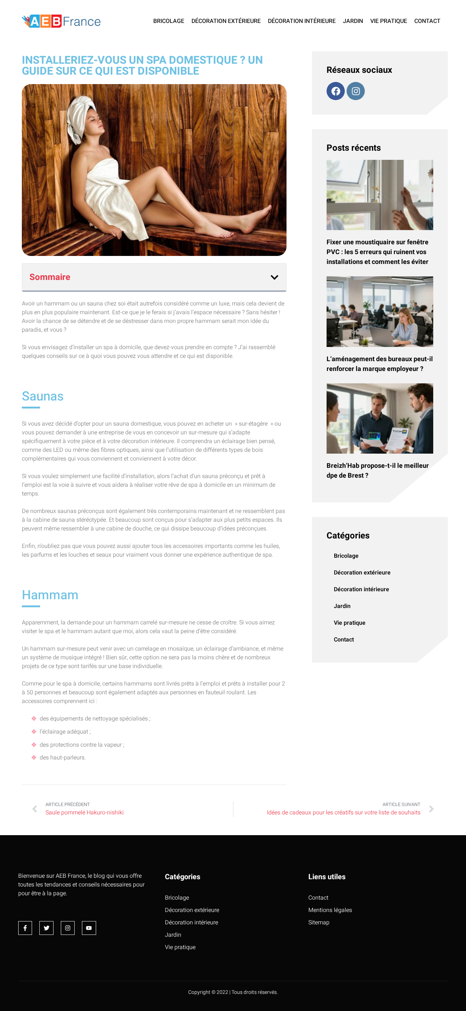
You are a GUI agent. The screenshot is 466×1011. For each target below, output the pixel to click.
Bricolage (168, 21)
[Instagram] (356, 91)
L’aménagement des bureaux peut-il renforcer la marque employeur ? (380, 364)
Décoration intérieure (302, 21)
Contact (427, 21)
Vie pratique (388, 21)
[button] (274, 277)
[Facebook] (336, 91)
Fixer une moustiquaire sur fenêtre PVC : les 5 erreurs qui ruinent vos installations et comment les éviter (378, 252)
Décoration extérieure (226, 21)
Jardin (353, 21)
